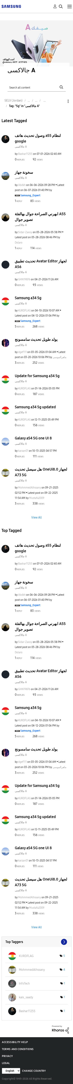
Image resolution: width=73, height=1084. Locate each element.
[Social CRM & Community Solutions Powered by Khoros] (60, 1029)
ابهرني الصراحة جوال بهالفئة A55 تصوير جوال (40, 217)
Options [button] (62, 101)
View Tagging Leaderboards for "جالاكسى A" (37, 942)
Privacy (7, 1056)
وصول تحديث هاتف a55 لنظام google (38, 138)
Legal (6, 1063)
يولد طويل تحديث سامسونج (36, 339)
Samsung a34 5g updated (35, 407)
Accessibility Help (15, 1042)
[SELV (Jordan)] (11, 6)
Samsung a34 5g (28, 298)
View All (36, 517)
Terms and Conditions (18, 1049)
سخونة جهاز (24, 172)
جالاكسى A (21, 146)
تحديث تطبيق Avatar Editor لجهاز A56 (41, 264)
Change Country (34, 1070)
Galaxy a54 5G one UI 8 (33, 438)
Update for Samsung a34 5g (37, 376)
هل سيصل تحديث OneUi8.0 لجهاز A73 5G (41, 472)
